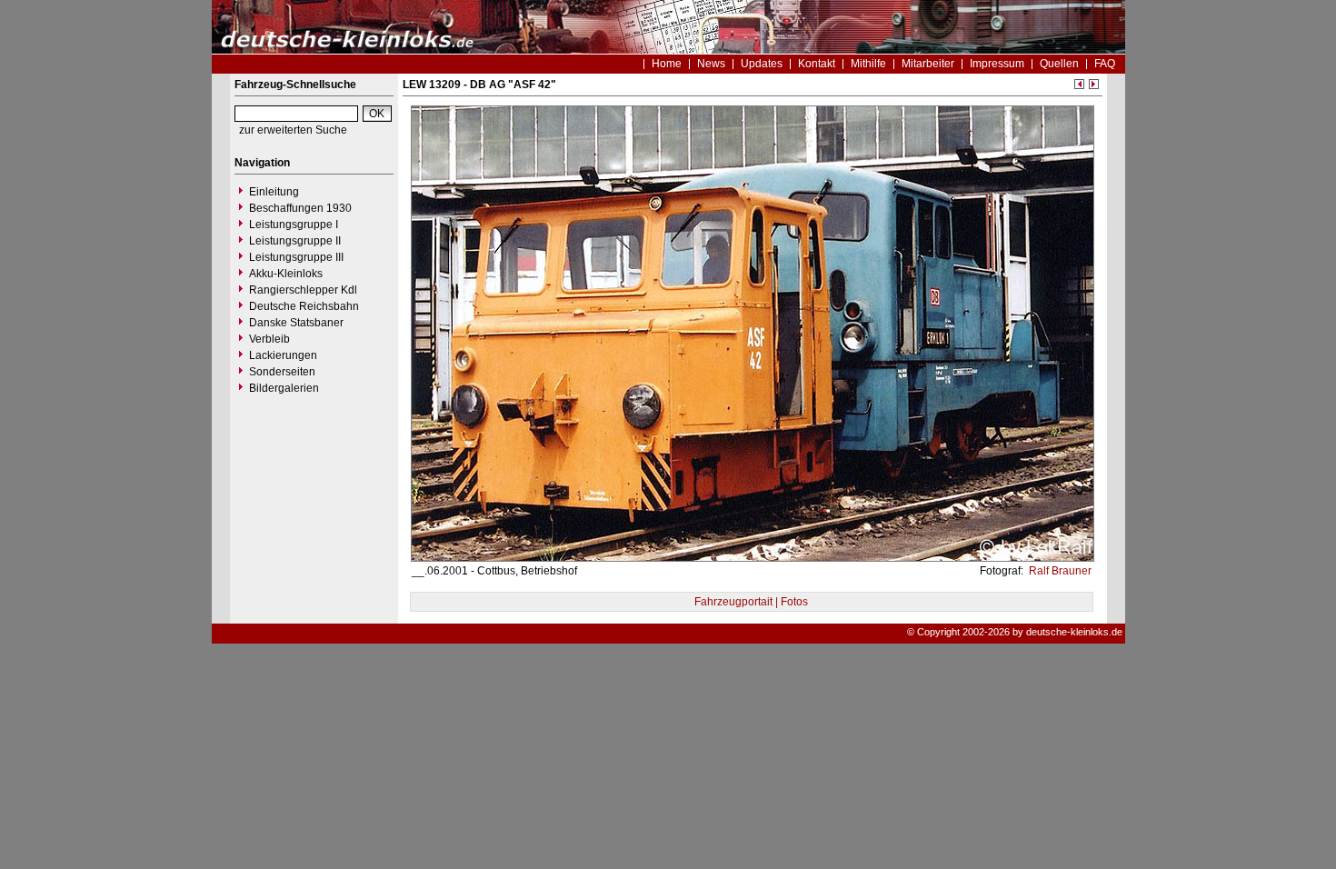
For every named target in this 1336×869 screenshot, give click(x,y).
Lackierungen (283, 355)
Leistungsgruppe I (293, 224)
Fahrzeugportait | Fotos (751, 601)
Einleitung (274, 191)
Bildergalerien (284, 388)
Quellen (1059, 63)
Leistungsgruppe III (296, 257)
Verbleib (269, 339)
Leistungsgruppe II (295, 241)
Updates (762, 63)
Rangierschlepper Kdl (303, 290)
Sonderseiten (282, 371)
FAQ (1104, 63)
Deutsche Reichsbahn (304, 306)
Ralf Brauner (1059, 570)
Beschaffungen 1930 (300, 208)
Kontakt (816, 63)
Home (667, 63)
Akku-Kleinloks (286, 273)
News (711, 63)
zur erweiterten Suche (293, 130)
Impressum (997, 63)
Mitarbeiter (928, 63)
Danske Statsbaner (296, 322)
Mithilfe (868, 63)
